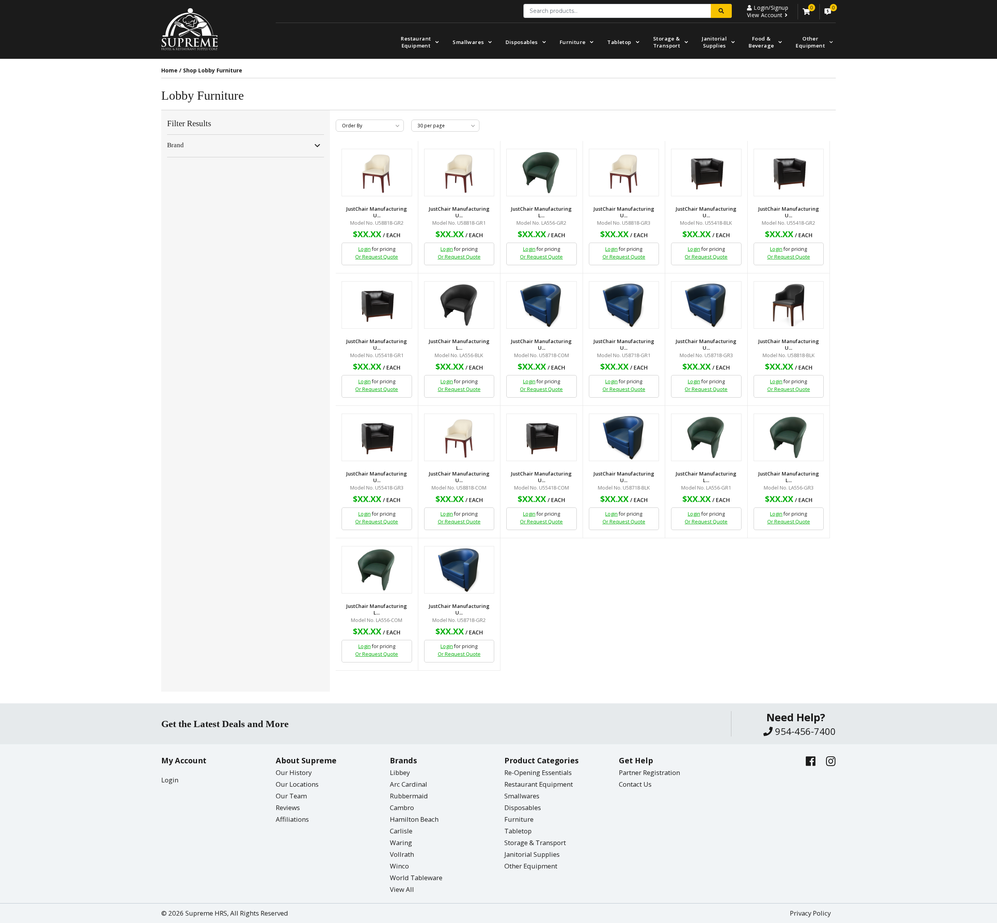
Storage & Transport (666, 42)
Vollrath (402, 854)
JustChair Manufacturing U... (376, 212)
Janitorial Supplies (714, 42)
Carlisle (401, 830)
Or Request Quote (376, 257)
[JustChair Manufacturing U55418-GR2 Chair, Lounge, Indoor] (789, 172)
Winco (399, 865)
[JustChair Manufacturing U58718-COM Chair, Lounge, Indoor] (541, 305)
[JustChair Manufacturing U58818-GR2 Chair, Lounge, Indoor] (377, 172)
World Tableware (416, 877)
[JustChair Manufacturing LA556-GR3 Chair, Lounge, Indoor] (789, 437)
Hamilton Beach (414, 819)
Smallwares (468, 42)
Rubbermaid (409, 795)
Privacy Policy (810, 913)
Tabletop (619, 42)
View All (402, 889)
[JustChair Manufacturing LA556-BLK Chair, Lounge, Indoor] (459, 305)
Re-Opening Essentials (538, 772)
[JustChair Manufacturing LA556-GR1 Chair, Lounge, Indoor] (706, 437)
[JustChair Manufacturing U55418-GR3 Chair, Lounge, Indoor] (377, 437)
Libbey (400, 772)
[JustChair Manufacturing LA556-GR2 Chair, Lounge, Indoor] (541, 172)
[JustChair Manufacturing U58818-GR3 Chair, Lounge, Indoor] (624, 172)
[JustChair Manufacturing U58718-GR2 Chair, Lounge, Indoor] (459, 569)
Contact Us (635, 784)
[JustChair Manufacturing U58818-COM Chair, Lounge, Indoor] (459, 437)
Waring (401, 842)
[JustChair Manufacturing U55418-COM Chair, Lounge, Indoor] (541, 437)
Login (364, 249)
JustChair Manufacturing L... (541, 212)
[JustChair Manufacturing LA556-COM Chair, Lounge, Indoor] (377, 569)
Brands (403, 760)
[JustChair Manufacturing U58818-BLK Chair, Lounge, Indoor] (789, 305)
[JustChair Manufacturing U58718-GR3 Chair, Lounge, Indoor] (706, 305)
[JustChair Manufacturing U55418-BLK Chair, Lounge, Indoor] (706, 172)
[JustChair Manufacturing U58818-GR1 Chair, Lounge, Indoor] (459, 172)
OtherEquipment (810, 42)
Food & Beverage (761, 42)
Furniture (573, 42)
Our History (294, 772)
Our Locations (297, 784)
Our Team (291, 795)
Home (169, 70)
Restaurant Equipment (416, 42)
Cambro (402, 807)
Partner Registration (649, 772)
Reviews (288, 807)
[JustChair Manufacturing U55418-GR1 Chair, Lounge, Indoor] (377, 305)
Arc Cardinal (408, 784)
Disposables (521, 42)
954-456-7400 (804, 731)
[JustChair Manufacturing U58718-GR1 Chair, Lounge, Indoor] (624, 305)
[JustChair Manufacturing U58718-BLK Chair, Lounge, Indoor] (624, 437)
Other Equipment (530, 865)
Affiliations (292, 819)
